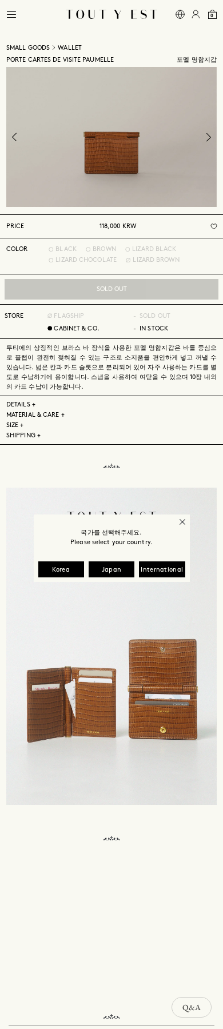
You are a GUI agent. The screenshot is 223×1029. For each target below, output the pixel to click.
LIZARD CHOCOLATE (86, 260)
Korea (61, 570)
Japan (112, 570)
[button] (11, 14)
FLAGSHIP (68, 316)
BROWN (104, 249)
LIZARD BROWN (156, 260)
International (162, 570)
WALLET (70, 48)
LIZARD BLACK (154, 249)
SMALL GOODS (28, 48)
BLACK (66, 249)
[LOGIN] (196, 14)
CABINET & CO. (76, 329)
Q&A (191, 1007)
